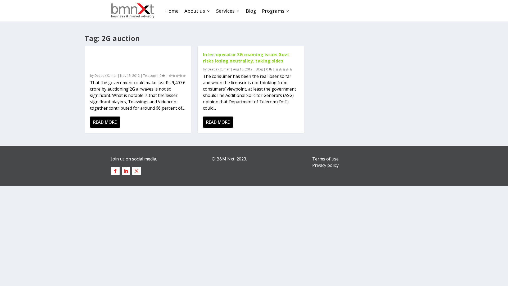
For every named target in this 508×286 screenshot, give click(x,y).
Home (172, 11)
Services (225, 11)
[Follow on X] (136, 171)
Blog (251, 11)
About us (194, 11)
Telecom (149, 75)
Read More (105, 122)
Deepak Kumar (105, 75)
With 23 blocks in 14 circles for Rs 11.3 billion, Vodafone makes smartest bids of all (136, 61)
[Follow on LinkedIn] (126, 171)
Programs (273, 11)
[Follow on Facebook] (115, 171)
